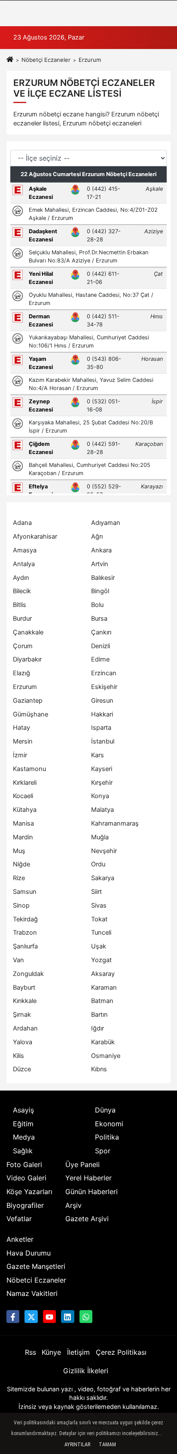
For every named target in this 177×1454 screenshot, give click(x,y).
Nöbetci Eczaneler (36, 1280)
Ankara (101, 550)
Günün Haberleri (91, 1191)
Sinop (21, 905)
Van (18, 960)
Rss (30, 1352)
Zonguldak (28, 974)
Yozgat (101, 960)
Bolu (97, 605)
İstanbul (102, 741)
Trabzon (25, 932)
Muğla (100, 837)
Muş (19, 851)
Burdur (22, 618)
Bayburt (24, 987)
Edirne (100, 659)
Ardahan (25, 1028)
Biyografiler (25, 1205)
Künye (51, 1352)
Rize (19, 878)
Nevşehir (104, 851)
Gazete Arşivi (87, 1218)
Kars (97, 755)
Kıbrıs (99, 1069)
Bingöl (100, 591)
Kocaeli (23, 796)
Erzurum (25, 687)
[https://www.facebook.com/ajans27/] (12, 1316)
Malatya (102, 810)
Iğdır (97, 1028)
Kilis (18, 1056)
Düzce (22, 1069)
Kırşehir (102, 782)
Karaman (104, 987)
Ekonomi (109, 1123)
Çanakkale (28, 632)
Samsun (25, 892)
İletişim (78, 1352)
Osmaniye (105, 1056)
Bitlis (19, 605)
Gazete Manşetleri (35, 1266)
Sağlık (23, 1150)
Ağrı (97, 536)
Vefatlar (19, 1218)
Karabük (103, 1042)
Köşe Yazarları (29, 1191)
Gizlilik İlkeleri (85, 1370)
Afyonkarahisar (35, 536)
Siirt (96, 892)
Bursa (99, 618)
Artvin (99, 564)
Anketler (20, 1239)
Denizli (100, 646)
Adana (22, 523)
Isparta (101, 728)
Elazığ (21, 673)
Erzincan (103, 673)
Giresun (102, 700)
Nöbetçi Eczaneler (45, 59)
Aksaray (103, 974)
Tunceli (101, 932)
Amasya (25, 550)
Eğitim (23, 1123)
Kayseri (101, 769)
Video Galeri (26, 1178)
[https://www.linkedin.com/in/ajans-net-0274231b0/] (67, 1316)
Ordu (98, 864)
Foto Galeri (24, 1164)
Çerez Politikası (121, 1352)
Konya (100, 796)
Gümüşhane (30, 714)
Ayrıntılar (77, 1445)
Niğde (21, 864)
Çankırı (101, 632)
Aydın (21, 578)
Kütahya (25, 810)
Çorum (23, 646)
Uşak (98, 946)
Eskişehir (104, 687)
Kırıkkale (25, 1001)
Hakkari (102, 714)
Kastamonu (29, 769)
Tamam (107, 1445)
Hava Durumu (28, 1253)
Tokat (99, 919)
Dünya (105, 1110)
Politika (107, 1137)
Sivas (99, 905)
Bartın (99, 1014)
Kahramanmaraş (115, 823)
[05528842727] (85, 1316)
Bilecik (22, 591)
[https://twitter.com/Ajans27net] (30, 1316)
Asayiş (23, 1110)
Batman (102, 1001)
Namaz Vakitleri (32, 1293)
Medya (24, 1137)
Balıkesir (103, 578)
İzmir (20, 755)
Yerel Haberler (88, 1178)
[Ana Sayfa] (9, 59)
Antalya (24, 564)
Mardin (23, 837)
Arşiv (73, 1205)
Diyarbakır (27, 659)
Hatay (21, 728)
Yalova (22, 1042)
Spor (102, 1150)
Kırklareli (25, 782)
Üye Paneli (82, 1164)
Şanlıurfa (25, 946)
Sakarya (102, 878)
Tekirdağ (25, 919)
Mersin (23, 741)
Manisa (23, 823)
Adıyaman (105, 523)
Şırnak (22, 1014)
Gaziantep (28, 700)
